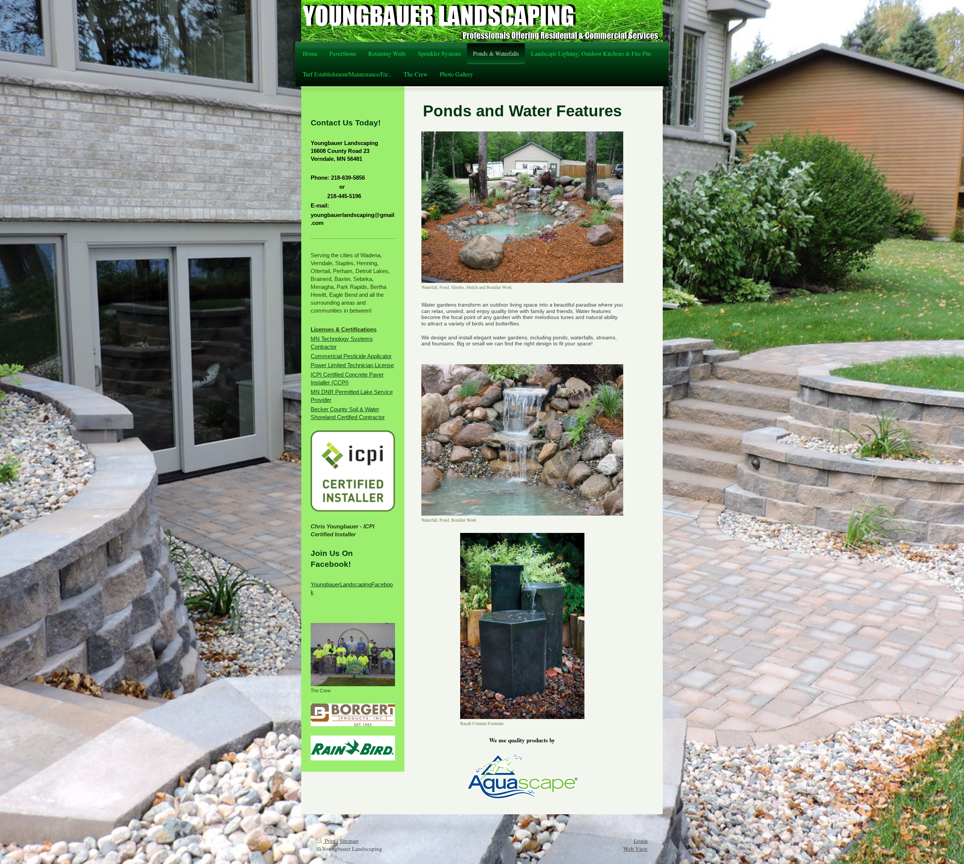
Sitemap (349, 840)
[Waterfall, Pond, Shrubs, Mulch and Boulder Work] (522, 207)
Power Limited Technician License (352, 365)
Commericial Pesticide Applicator (351, 356)
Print (330, 840)
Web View (635, 848)
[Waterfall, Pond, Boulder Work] (522, 440)
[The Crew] (353, 654)
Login (641, 840)
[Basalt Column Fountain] (522, 626)
